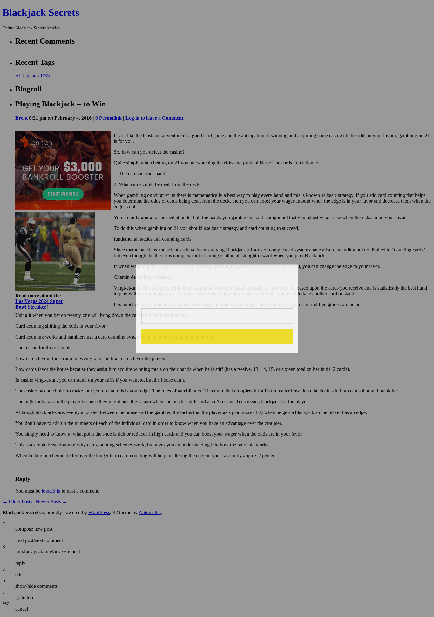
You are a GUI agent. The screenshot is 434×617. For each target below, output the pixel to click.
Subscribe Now (217, 336)
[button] (217, 283)
